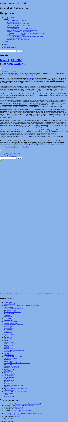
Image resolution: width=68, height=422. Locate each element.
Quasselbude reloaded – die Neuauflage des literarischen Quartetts (25, 36)
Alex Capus (8, 332)
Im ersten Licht (8, 337)
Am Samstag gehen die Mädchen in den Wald (28, 404)
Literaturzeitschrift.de (13, 3)
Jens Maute (8, 329)
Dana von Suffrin (10, 374)
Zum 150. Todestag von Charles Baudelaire (19, 31)
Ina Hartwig (8, 364)
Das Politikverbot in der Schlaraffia (25, 412)
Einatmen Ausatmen (9, 334)
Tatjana (17, 416)
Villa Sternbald (8, 353)
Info (5, 43)
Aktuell (6, 19)
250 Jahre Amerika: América (11, 382)
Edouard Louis (9, 380)
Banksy (32, 78)
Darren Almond (9, 390)
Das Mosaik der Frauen (10, 344)
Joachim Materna (8, 407)
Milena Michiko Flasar (11, 323)
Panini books (9, 393)
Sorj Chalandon (9, 377)
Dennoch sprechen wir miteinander (13, 324)
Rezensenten (7, 46)
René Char (16, 105)
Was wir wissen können (10, 369)
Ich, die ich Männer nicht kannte (13, 356)
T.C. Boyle (8, 383)
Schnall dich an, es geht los (11, 366)
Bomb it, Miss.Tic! (11, 60)
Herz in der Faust (8, 375)
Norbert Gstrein (9, 339)
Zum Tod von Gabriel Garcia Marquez (18, 39)
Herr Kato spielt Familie (10, 321)
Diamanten (7, 315)
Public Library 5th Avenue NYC (16, 35)
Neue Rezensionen (9, 17)
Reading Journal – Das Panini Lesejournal (15, 391)
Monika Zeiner (9, 351)
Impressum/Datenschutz (10, 47)
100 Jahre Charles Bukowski (15, 22)
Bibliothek (6, 41)
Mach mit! (6, 44)
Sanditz (6, 340)
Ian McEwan (9, 371)
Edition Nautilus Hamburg (15, 155)
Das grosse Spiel (19, 407)
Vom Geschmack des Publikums (16, 38)
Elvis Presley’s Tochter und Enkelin (13, 308)
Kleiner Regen (8, 302)
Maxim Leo (8, 336)
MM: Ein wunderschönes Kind (12, 312)
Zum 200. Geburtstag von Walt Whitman (18, 25)
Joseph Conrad (9, 396)
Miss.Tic (26, 80)
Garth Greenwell (10, 304)
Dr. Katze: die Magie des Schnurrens (20, 410)
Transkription (7, 359)
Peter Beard (8, 386)
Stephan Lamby (9, 326)
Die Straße (6, 347)
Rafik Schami (9, 345)
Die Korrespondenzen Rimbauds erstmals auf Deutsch (22, 28)
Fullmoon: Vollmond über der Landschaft (15, 388)
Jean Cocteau (23, 105)
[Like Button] (0, 68)
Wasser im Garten (8, 328)
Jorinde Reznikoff (15, 63)
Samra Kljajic (9, 307)
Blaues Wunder (8, 318)
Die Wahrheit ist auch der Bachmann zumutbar (17, 363)
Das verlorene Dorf (15, 415)
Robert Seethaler (10, 348)
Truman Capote (9, 313)
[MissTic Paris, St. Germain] (8, 71)
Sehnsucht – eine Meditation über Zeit (31, 413)
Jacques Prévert (33, 105)
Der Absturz (7, 379)
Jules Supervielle (7, 105)
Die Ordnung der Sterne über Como (14, 350)
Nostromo (6, 394)
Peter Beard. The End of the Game (13, 385)
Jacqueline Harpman (11, 358)
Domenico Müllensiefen (12, 367)
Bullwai (6, 415)
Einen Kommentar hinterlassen (8, 156)
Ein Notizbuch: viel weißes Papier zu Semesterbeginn (22, 30)
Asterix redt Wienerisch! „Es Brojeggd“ (18, 23)
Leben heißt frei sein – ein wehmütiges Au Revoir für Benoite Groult (26, 33)
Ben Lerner (8, 361)
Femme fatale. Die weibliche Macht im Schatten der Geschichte (21, 305)
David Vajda (8, 316)
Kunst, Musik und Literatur (12, 153)
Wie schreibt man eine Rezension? (16, 20)
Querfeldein (7, 331)
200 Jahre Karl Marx (13, 27)
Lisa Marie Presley (10, 310)
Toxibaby (6, 372)
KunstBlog (26, 147)
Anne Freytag (9, 320)
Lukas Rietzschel (10, 342)
